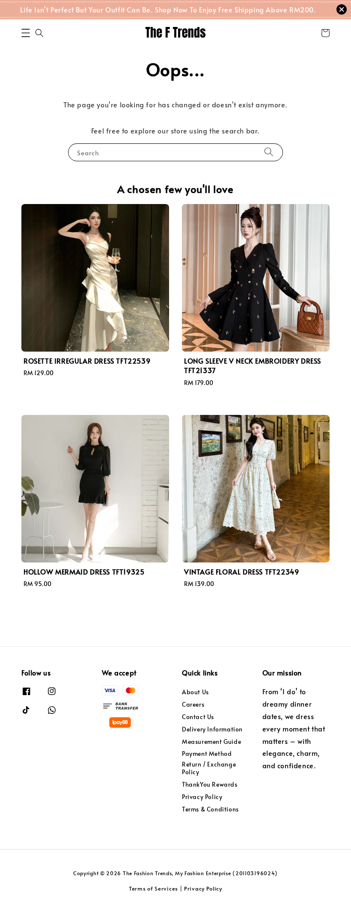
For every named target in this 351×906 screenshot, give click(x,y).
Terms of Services (153, 888)
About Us (195, 692)
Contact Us (198, 717)
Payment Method (207, 753)
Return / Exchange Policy (209, 768)
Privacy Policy (202, 797)
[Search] (269, 152)
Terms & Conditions (210, 809)
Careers (193, 704)
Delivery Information (212, 729)
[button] (25, 33)
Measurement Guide (211, 741)
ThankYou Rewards (210, 784)
